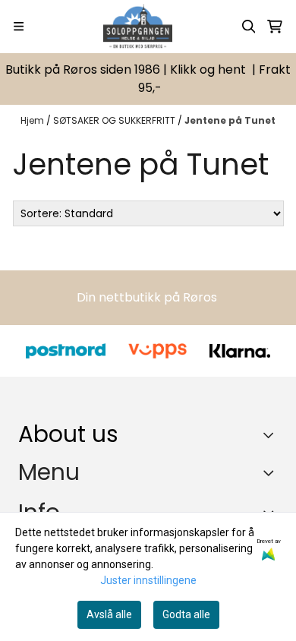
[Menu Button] (19, 26)
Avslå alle (109, 614)
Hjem (33, 120)
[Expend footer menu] (271, 473)
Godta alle (186, 614)
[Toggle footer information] (272, 434)
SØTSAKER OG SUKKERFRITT (115, 120)
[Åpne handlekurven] (274, 26)
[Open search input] (249, 26)
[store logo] (137, 26)
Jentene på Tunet (230, 120)
